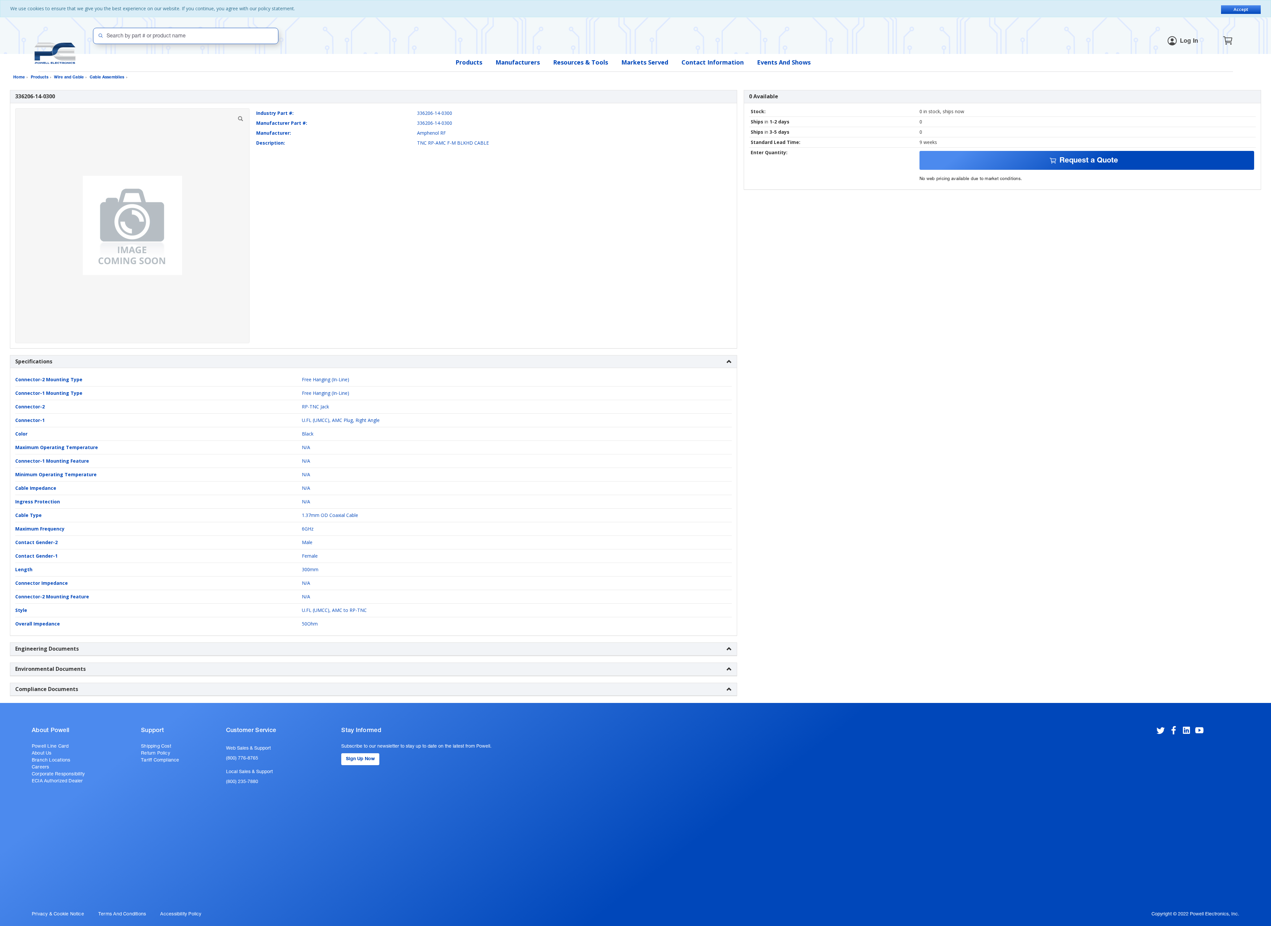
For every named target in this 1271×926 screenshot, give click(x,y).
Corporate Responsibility (58, 774)
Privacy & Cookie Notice (58, 914)
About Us (42, 753)
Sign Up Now (360, 759)
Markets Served (644, 62)
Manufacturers (517, 62)
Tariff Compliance (160, 760)
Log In (1189, 41)
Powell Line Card (50, 746)
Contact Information (713, 62)
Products (468, 62)
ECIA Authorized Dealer (57, 781)
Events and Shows (784, 62)
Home (19, 77)
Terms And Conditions (122, 914)
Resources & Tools (580, 62)
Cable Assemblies (107, 77)
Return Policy (155, 753)
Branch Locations (51, 760)
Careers (40, 767)
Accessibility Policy (180, 914)
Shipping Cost (156, 746)
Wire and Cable (69, 77)
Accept (1241, 9)
